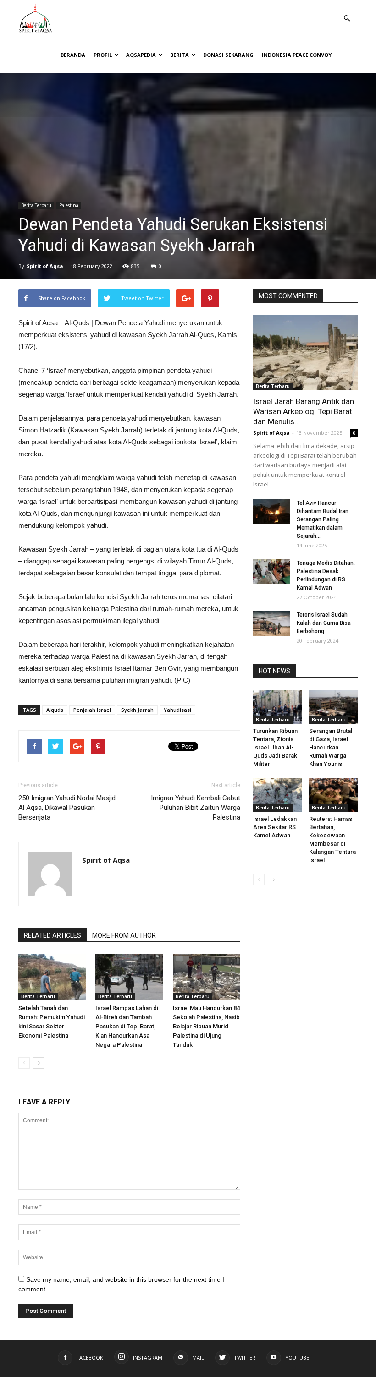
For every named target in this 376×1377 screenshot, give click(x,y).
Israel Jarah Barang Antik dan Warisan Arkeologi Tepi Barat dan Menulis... (303, 411)
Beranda (73, 54)
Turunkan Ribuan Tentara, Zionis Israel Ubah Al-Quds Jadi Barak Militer (275, 747)
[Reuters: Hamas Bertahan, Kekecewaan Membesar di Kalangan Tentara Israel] (333, 795)
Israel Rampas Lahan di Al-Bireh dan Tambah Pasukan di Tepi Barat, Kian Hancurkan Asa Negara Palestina (126, 1026)
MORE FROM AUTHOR (124, 935)
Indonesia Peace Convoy (297, 54)
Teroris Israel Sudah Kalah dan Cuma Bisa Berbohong (324, 623)
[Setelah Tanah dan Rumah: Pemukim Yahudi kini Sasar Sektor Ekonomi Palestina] (52, 977)
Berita (179, 54)
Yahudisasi (177, 709)
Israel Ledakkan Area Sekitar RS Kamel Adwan (275, 827)
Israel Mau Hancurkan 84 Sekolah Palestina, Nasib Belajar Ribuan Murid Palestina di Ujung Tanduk (206, 1026)
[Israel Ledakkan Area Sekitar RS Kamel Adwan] (277, 795)
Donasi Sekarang (228, 54)
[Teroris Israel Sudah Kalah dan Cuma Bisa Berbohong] (271, 623)
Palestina (68, 205)
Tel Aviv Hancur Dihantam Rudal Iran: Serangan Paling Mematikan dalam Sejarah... (323, 519)
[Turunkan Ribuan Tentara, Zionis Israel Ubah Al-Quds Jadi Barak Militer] (277, 706)
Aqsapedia (141, 54)
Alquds (54, 709)
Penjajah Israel (92, 709)
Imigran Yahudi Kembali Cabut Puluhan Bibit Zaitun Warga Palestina (195, 807)
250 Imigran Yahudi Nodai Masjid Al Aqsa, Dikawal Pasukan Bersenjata (67, 807)
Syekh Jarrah (137, 709)
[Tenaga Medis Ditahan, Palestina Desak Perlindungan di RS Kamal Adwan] (271, 571)
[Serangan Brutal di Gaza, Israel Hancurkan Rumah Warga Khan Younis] (333, 706)
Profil (103, 54)
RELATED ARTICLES (52, 935)
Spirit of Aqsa (45, 265)
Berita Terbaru (36, 205)
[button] (347, 11)
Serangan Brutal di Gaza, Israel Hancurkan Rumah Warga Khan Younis (330, 747)
